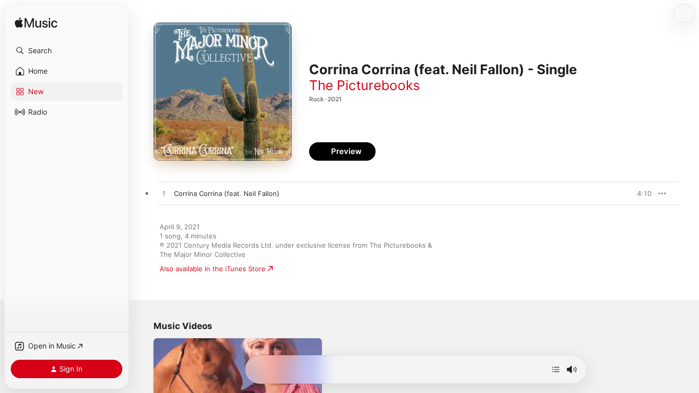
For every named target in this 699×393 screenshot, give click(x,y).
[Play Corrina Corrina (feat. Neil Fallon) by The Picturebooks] (164, 194)
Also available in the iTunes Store (213, 269)
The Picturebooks (364, 85)
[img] (36, 23)
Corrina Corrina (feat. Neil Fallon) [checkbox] (226, 193)
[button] (66, 50)
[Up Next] (556, 369)
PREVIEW (640, 193)
